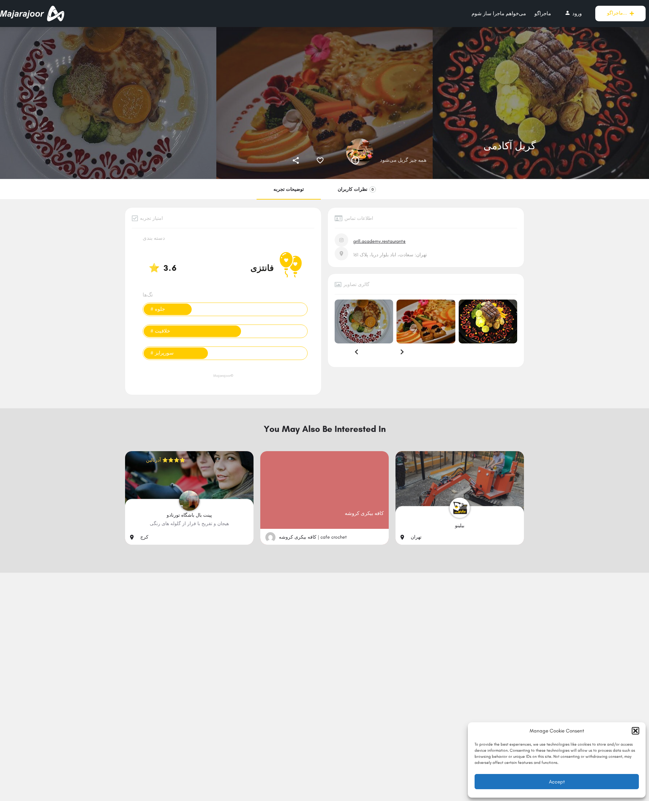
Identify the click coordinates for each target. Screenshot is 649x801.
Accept (557, 782)
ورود (573, 13)
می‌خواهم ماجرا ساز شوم (499, 13)
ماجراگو (542, 13)
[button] (635, 730)
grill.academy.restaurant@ (379, 241)
